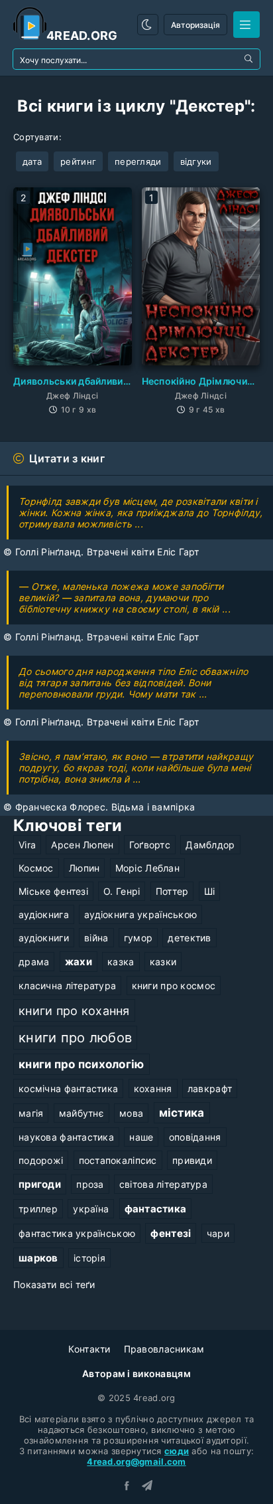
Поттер (172, 891)
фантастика (156, 1208)
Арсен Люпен (82, 844)
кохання (153, 1088)
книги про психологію (81, 1064)
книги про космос (173, 985)
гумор (138, 937)
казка (120, 961)
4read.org (82, 36)
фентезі (170, 1233)
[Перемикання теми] (148, 25)
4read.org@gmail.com (136, 1461)
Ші (209, 891)
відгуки (196, 161)
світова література (163, 1184)
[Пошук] (250, 59)
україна (91, 1208)
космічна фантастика (68, 1088)
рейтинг (78, 161)
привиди (192, 1160)
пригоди (40, 1184)
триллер (38, 1208)
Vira (27, 844)
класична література (67, 985)
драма (34, 961)
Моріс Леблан (147, 868)
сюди (176, 1451)
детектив (189, 937)
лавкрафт (210, 1088)
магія (31, 1113)
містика (182, 1112)
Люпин (84, 868)
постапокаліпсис (118, 1160)
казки (163, 961)
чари (218, 1233)
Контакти (89, 1349)
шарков (38, 1258)
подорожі (41, 1160)
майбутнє (81, 1113)
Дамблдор (210, 844)
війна (96, 937)
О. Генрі (121, 891)
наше (141, 1137)
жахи (78, 961)
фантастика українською (77, 1233)
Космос (36, 868)
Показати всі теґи (54, 1284)
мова (131, 1113)
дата (32, 161)
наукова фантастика (66, 1137)
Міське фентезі (53, 891)
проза (89, 1184)
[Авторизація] (246, 24)
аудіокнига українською (140, 914)
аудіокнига (44, 914)
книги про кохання (74, 1010)
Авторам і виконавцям (136, 1373)
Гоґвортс (149, 844)
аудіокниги (44, 937)
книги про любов (75, 1038)
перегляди (138, 161)
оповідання (195, 1137)
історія (89, 1258)
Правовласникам (164, 1349)
